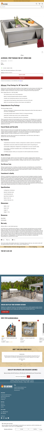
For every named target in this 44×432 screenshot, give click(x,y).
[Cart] (39, 3)
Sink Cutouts (3, 220)
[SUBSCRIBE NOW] (28, 376)
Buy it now (22, 77)
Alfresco (3, 85)
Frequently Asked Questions (6, 394)
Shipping (2, 72)
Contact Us (3, 399)
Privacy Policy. (20, 426)
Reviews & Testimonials (5, 396)
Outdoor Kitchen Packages (19, 388)
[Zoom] (42, 52)
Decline (35, 429)
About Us (2, 404)
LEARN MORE (5, 311)
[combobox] (22, 7)
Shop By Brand (17, 390)
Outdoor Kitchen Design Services (20, 387)
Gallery (2, 406)
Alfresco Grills (4, 60)
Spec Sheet (3, 218)
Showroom (3, 405)
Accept (21, 429)
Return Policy (3, 397)
